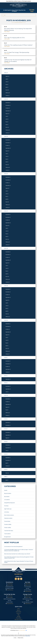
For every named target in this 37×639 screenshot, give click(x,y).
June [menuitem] (7, 81)
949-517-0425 (28, 597)
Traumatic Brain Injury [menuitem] (8, 530)
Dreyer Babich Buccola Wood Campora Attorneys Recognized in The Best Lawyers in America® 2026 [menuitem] (19, 557)
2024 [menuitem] (6, 136)
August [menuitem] (7, 76)
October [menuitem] (8, 108)
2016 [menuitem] (5, 382)
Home (18, 608)
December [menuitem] (8, 102)
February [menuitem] (8, 92)
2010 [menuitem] (5, 469)
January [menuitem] (7, 95)
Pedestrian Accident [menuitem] (8, 518)
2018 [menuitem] (5, 357)
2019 (4, 15)
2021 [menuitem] (6, 248)
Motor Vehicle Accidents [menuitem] (9, 515)
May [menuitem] (7, 84)
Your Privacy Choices (22, 630)
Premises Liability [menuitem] (7, 524)
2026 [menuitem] (6, 72)
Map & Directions (10, 589)
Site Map (18, 616)
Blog (18, 614)
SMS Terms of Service (18, 619)
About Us (18, 610)
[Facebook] (16, 579)
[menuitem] (18, 608)
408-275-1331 (28, 585)
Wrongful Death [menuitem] (7, 536)
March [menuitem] (7, 90)
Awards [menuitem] (5, 490)
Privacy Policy (18, 617)
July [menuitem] (7, 79)
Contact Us (18, 613)
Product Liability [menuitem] (7, 527)
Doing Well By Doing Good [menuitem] (9, 502)
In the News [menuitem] (6, 512)
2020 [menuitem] (6, 285)
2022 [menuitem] (6, 211)
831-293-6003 (10, 597)
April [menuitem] (7, 87)
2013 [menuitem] (5, 428)
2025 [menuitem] (6, 99)
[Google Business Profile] (21, 579)
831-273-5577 (10, 595)
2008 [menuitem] (5, 476)
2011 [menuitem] (5, 454)
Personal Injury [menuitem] (7, 521)
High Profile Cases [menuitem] (7, 508)
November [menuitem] (8, 105)
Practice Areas (18, 611)
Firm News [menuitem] (6, 505)
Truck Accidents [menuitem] (7, 533)
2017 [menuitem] (5, 375)
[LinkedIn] (18, 579)
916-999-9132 (32, 10)
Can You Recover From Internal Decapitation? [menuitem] (13, 546)
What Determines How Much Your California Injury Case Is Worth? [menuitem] (17, 553)
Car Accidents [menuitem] (7, 499)
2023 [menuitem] (6, 173)
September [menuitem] (8, 110)
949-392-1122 (28, 595)
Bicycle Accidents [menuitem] (7, 493)
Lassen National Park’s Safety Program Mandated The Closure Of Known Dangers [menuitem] (18, 562)
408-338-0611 (28, 583)
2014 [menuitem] (5, 419)
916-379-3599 (10, 585)
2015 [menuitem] (6, 395)
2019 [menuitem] (6, 320)
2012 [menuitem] (5, 441)
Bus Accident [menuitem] (6, 496)
